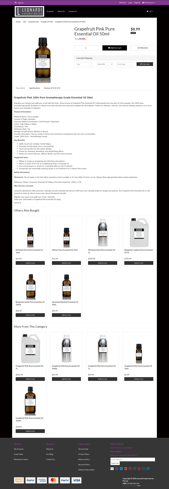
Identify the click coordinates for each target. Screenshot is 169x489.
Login (130, 2)
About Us (61, 11)
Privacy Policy (83, 454)
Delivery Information (86, 470)
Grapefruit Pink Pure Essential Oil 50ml (70, 22)
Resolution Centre (21, 459)
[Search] (15, 2)
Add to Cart (115, 47)
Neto (139, 485)
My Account (18, 449)
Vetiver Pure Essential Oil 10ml (65, 250)
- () (150, 11)
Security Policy (84, 464)
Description (20, 88)
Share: (77, 39)
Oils (24, 22)
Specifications (34, 88)
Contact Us (72, 11)
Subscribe (115, 463)
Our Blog (49, 454)
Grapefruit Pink (47, 22)
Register (137, 2)
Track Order (18, 454)
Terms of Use (83, 449)
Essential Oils (33, 22)
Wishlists (122, 2)
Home (18, 22)
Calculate (145, 64)
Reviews (47, 88)
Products (50, 11)
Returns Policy (84, 459)
